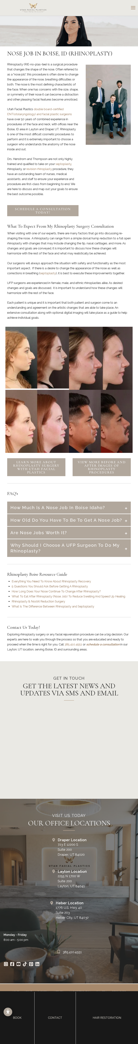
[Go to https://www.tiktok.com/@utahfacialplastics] (24, 964)
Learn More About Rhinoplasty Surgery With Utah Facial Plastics (36, 467)
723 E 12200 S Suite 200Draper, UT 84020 (71, 849)
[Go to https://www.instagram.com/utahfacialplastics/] (6, 964)
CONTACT (55, 1017)
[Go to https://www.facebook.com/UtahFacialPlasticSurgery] (12, 964)
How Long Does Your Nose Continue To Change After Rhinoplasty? (56, 591)
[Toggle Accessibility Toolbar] (8, 1012)
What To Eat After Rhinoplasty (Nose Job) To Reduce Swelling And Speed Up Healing (68, 596)
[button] (43, 212)
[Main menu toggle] (133, 8)
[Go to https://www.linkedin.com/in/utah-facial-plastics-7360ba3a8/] (37, 964)
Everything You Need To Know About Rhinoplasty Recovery (51, 581)
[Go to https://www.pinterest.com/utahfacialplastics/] (31, 964)
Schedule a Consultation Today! (43, 210)
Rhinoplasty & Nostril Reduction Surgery (38, 601)
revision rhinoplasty (39, 169)
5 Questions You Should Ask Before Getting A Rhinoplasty (50, 586)
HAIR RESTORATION (107, 1017)
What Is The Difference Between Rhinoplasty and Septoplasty (53, 606)
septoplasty (63, 164)
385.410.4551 (73, 644)
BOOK (17, 1017)
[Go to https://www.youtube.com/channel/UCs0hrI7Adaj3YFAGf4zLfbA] (18, 964)
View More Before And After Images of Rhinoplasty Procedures (101, 467)
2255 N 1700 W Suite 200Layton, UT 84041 (71, 881)
